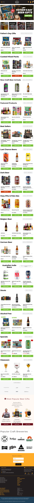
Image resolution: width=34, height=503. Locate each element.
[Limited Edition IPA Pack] (6, 204)
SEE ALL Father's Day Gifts (26, 33)
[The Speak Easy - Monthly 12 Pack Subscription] (17, 134)
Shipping (18, 489)
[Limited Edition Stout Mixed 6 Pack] (6, 298)
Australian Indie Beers (9, 266)
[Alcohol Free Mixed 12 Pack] (17, 321)
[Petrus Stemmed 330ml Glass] (6, 368)
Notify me (17, 75)
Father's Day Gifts (8, 33)
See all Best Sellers (27, 126)
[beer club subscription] (6, 413)
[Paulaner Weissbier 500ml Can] (28, 250)
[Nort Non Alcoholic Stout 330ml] (28, 321)
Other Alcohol (19, 481)
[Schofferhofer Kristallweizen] (17, 157)
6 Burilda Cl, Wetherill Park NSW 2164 (8, 472)
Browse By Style (2, 477)
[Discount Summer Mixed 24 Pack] (6, 344)
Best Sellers (5, 126)
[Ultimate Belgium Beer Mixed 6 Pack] (6, 111)
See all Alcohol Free (27, 313)
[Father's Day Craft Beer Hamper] (17, 41)
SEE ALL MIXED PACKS (28, 56)
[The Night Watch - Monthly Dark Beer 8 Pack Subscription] (28, 134)
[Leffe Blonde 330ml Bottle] (17, 227)
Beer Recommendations (21, 478)
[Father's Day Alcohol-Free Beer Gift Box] (6, 321)
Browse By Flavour (2, 481)
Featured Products (8, 103)
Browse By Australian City (3, 480)
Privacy (18, 491)
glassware (27, 419)
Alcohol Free (5, 314)
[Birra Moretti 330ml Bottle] (28, 88)
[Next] (32, 45)
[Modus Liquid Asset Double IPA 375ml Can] (17, 88)
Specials (4, 337)
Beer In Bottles (2, 494)
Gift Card (18, 484)
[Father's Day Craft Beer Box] (6, 41)
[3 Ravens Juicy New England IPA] (6, 157)
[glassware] (28, 413)
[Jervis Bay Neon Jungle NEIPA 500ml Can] (6, 88)
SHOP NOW (6, 424)
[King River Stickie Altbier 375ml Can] (17, 180)
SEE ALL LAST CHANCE (28, 149)
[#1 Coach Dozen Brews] (28, 111)
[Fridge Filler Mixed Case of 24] (17, 344)
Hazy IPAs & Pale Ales (9, 196)
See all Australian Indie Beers (26, 266)
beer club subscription (6, 420)
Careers (18, 492)
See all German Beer (27, 242)
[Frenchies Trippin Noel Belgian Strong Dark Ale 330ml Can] (28, 180)
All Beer (18, 477)
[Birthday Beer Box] (6, 64)
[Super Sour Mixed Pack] (17, 111)
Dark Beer (4, 173)
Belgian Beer (6, 219)
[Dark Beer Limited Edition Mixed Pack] (17, 64)
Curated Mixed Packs (9, 57)
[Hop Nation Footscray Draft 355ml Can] (6, 275)
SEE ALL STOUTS (29, 290)
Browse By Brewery (2, 478)
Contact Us (4, 471)
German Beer (6, 242)
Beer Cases (1, 492)
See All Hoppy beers (27, 195)
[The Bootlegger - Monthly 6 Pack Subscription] (6, 134)
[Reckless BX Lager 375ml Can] (17, 275)
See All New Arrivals (27, 79)
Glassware (4, 360)
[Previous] (2, 45)
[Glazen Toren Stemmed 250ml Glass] (28, 368)
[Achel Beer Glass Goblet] (17, 368)
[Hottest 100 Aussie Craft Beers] (17, 413)
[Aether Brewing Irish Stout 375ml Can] (28, 298)
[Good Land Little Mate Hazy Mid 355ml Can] (28, 157)
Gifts (18, 483)
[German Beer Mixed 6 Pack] (28, 64)
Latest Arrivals (19, 479)
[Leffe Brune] (6, 227)
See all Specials (28, 336)
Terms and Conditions (20, 490)
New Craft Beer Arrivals (10, 80)
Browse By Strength (2, 482)
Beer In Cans (2, 493)
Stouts (3, 290)
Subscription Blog (19, 494)
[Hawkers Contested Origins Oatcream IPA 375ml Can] (28, 204)
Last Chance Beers (8, 149)
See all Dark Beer (28, 172)
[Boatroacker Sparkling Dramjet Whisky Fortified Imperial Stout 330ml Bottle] (17, 298)
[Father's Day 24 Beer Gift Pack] (28, 41)
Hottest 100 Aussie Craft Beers (17, 421)
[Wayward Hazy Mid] (17, 204)
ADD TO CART (5, 168)
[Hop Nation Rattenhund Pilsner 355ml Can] (28, 344)
